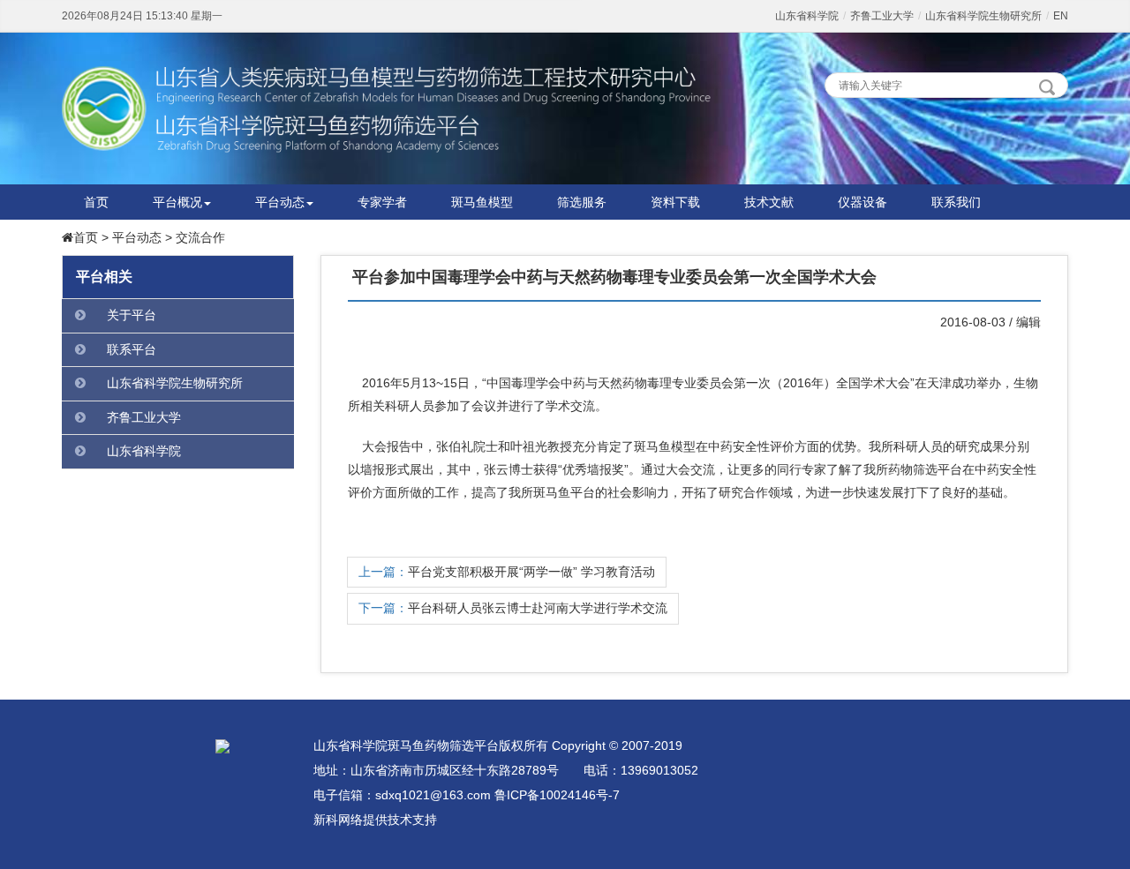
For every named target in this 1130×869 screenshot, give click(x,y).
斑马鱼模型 (482, 202)
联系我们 (956, 202)
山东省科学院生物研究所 (983, 16)
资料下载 (675, 202)
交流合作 (200, 237)
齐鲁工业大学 (882, 16)
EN (1060, 16)
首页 (96, 202)
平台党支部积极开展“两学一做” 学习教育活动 (531, 572)
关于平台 (131, 315)
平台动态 (280, 202)
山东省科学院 (807, 16)
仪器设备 (862, 202)
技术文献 (769, 202)
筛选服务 (581, 202)
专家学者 (382, 202)
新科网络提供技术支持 (375, 820)
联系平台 (131, 349)
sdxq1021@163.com (433, 795)
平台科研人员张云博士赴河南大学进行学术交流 (537, 608)
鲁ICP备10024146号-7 (557, 795)
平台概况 (177, 202)
